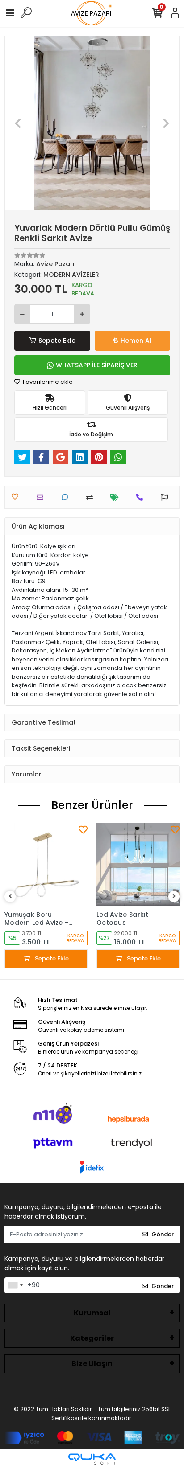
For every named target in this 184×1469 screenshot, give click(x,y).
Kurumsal (92, 1313)
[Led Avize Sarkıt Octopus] (138, 864)
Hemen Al (136, 340)
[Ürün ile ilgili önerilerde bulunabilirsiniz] (167, 497)
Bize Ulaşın (92, 1363)
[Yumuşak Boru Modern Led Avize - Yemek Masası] (46, 864)
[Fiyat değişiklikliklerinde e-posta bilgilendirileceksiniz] (116, 497)
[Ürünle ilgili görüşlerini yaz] (67, 497)
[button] (18, 123)
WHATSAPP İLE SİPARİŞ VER (97, 365)
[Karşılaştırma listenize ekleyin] (92, 497)
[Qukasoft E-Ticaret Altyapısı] (92, 1459)
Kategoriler (92, 1338)
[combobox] (15, 1285)
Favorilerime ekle (47, 382)
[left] (10, 896)
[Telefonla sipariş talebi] (142, 497)
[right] (174, 896)
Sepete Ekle (56, 340)
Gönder (162, 1234)
